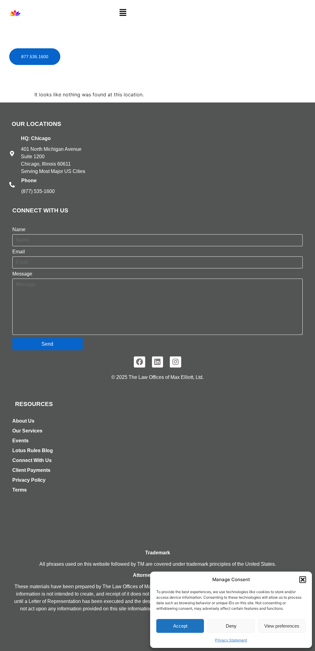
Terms (19, 489)
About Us (23, 421)
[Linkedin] (157, 362)
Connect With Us (32, 460)
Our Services (27, 430)
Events (20, 440)
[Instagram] (175, 362)
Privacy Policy (29, 480)
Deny (231, 626)
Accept (180, 626)
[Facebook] (139, 362)
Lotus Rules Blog (32, 450)
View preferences (281, 626)
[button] (303, 580)
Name (19, 229)
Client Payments (31, 470)
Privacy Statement (231, 640)
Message (22, 273)
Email (18, 251)
